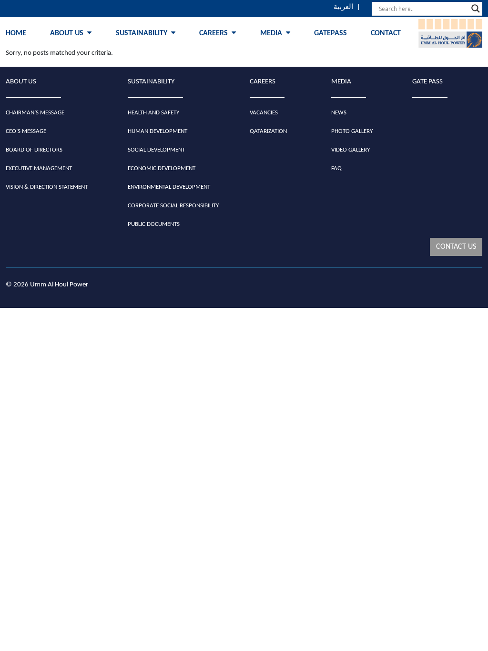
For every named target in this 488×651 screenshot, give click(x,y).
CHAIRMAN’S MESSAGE (35, 113)
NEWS (338, 113)
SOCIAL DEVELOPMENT (156, 150)
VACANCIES (264, 113)
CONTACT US (456, 247)
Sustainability (141, 33)
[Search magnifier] (475, 8)
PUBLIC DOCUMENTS (154, 224)
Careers (213, 33)
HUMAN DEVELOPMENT (157, 131)
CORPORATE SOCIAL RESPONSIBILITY (173, 206)
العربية (343, 7)
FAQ (336, 168)
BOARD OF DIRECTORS (34, 150)
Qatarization (268, 131)
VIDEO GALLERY (350, 150)
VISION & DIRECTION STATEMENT (47, 187)
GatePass (330, 33)
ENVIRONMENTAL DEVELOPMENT (169, 187)
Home (16, 33)
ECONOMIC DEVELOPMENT (161, 168)
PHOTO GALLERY (352, 131)
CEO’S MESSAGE (26, 131)
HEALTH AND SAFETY (153, 113)
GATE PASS (427, 81)
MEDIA (341, 81)
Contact (386, 33)
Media (271, 33)
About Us (66, 33)
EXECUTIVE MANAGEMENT (39, 168)
